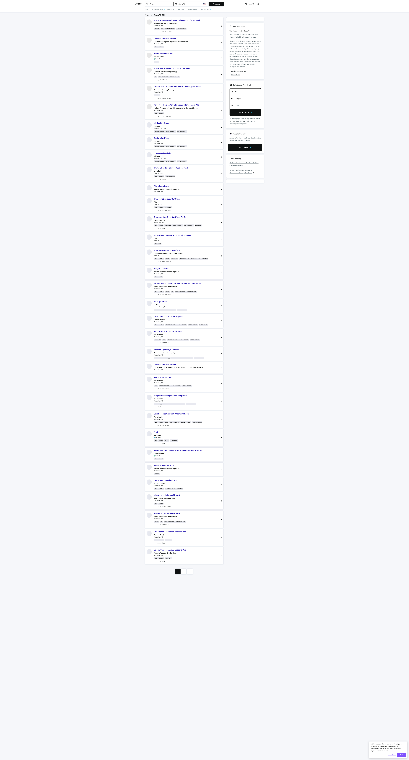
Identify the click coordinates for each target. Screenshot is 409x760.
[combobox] (159, 4)
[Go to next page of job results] (190, 571)
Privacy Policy (246, 121)
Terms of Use (234, 121)
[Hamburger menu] (262, 4)
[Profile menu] (258, 4)
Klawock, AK (235, 75)
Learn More (392, 755)
